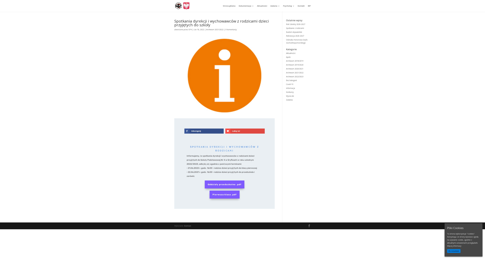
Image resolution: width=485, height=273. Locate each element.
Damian (187, 226)
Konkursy (290, 92)
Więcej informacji (454, 246)
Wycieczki (290, 96)
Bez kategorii (291, 80)
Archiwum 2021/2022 (214, 29)
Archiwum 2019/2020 (294, 65)
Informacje (290, 88)
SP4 (190, 29)
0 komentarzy (231, 29)
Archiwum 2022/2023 (294, 76)
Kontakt (301, 6)
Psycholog (287, 6)
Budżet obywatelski (294, 32)
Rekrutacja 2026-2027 (295, 36)
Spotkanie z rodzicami (295, 28)
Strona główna (229, 6)
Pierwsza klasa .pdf (225, 194)
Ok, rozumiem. (453, 251)
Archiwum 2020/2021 (294, 68)
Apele (288, 57)
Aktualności (262, 6)
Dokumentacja (245, 6)
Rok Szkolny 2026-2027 (295, 24)
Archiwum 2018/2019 (294, 61)
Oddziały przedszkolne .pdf (224, 184)
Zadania (273, 6)
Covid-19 (289, 84)
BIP (309, 6)
